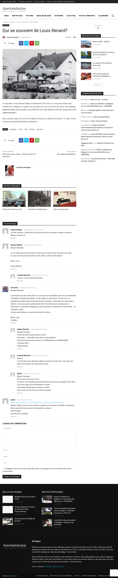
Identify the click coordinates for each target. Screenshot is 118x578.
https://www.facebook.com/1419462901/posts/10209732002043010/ (37, 402)
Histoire (31, 206)
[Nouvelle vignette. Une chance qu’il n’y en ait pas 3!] (86, 55)
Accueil (5, 22)
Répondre (13, 238)
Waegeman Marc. (87, 143)
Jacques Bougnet (13, 37)
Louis (20, 129)
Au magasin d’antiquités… (66, 154)
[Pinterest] (31, 43)
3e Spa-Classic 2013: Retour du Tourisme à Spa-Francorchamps (25, 509)
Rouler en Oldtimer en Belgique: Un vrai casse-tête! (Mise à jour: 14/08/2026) (96, 152)
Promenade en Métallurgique (37, 209)
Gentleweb (13, 576)
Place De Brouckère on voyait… (13, 209)
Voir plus (97, 85)
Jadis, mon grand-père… (61, 209)
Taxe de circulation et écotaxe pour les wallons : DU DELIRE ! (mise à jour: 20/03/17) (65, 510)
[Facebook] (21, 43)
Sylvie (13, 400)
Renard (32, 129)
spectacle (40, 129)
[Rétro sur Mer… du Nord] (86, 44)
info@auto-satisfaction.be (54, 566)
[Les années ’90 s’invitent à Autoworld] (86, 65)
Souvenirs (12, 22)
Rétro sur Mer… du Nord (101, 42)
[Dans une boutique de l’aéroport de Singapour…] (86, 76)
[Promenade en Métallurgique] (39, 199)
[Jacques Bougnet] (4, 37)
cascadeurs (13, 129)
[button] (112, 15)
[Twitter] (26, 43)
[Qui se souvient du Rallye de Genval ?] (8, 521)
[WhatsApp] (37, 43)
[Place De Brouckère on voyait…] (14, 199)
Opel (26, 129)
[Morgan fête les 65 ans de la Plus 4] (8, 499)
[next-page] (7, 214)
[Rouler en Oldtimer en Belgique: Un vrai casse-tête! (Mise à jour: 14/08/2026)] (47, 499)
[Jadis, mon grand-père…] (64, 199)
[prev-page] (4, 214)
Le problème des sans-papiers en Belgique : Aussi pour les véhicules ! (65, 522)
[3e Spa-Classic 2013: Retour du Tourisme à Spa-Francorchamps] (8, 509)
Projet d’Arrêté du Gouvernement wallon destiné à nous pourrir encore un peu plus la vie (97, 127)
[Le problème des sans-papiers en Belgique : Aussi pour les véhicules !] (47, 522)
